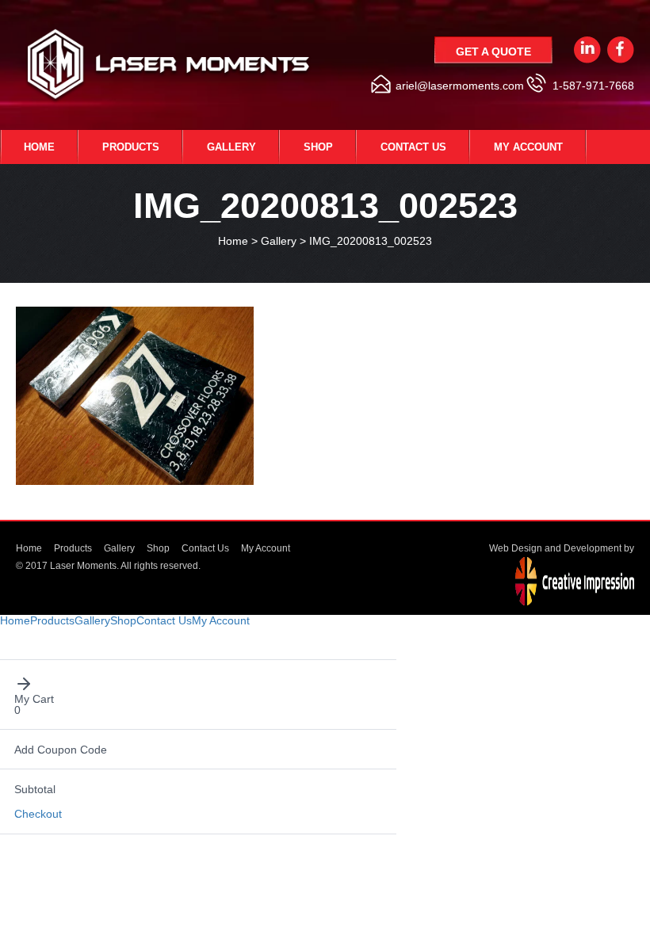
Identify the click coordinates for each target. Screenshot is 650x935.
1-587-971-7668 (593, 85)
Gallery (231, 147)
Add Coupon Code (60, 749)
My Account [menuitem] (221, 620)
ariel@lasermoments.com (460, 85)
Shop (318, 147)
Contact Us (413, 147)
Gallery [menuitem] (92, 620)
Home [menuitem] (15, 620)
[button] (198, 683)
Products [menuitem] (52, 620)
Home (39, 147)
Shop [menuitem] (123, 620)
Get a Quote (493, 51)
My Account (528, 147)
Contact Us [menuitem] (164, 620)
